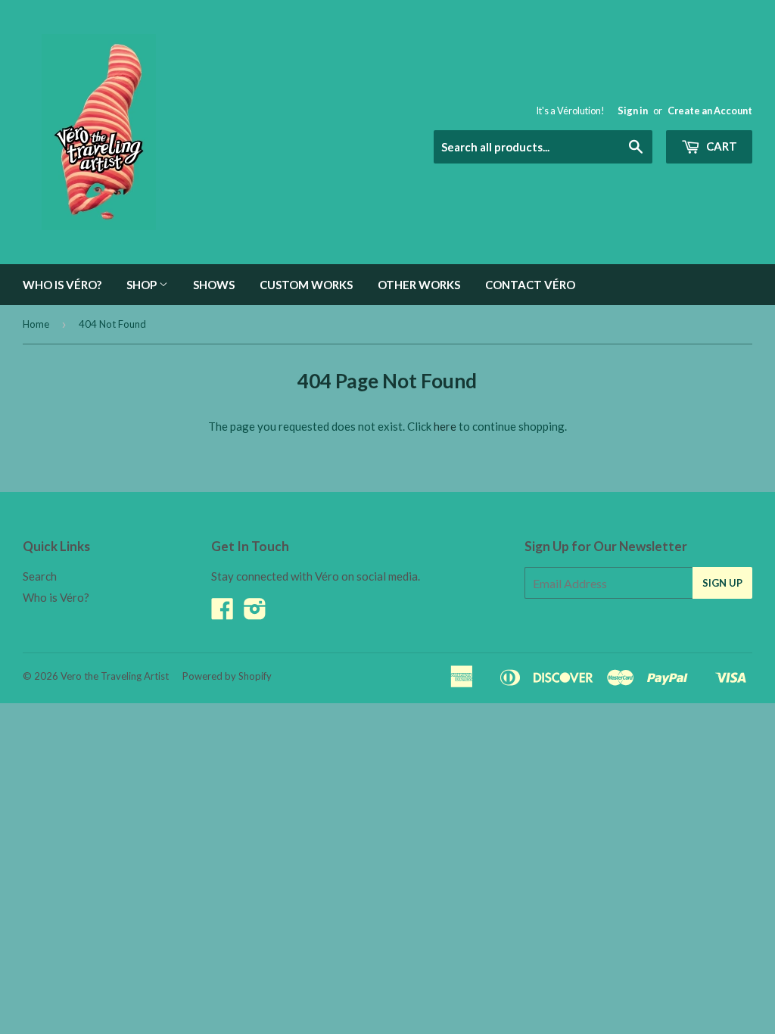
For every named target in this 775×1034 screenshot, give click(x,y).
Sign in (633, 110)
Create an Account (710, 110)
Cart (720, 146)
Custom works (306, 284)
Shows (214, 284)
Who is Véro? (62, 284)
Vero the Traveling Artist (115, 676)
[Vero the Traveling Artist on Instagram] (255, 613)
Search (40, 576)
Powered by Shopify (227, 676)
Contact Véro (530, 284)
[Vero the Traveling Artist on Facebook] (222, 613)
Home (36, 324)
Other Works (419, 284)
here (445, 426)
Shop (142, 284)
